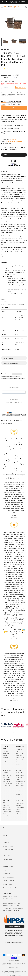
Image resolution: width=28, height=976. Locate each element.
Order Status (6, 839)
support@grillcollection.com (14, 141)
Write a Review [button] (15, 392)
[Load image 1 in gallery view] (5, 42)
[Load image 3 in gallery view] (22, 42)
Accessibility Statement (9, 887)
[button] (2, 7)
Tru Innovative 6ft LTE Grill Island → (17, 378)
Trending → (17, 376)
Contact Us (6, 842)
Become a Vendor (7, 884)
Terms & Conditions (8, 877)
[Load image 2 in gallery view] (14, 42)
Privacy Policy (6, 873)
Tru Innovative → (5, 378)
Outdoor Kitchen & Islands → (7, 376)
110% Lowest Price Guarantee (11, 863)
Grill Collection (15, 960)
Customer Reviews (8, 859)
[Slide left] (10, 732)
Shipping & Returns (8, 866)
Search (5, 832)
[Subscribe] (23, 948)
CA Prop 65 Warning (8, 880)
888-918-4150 (13, 139)
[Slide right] (17, 732)
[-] (3, 104)
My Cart (5, 835)
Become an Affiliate (8, 846)
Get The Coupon (20, 87)
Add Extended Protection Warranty (11, 101)
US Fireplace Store (8, 849)
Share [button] (4, 370)
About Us (5, 870)
